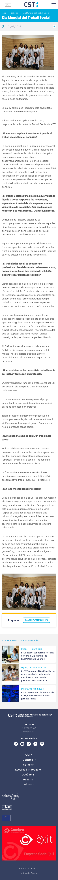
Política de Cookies (29, 873)
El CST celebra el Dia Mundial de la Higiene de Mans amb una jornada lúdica (37, 696)
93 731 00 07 (29, 728)
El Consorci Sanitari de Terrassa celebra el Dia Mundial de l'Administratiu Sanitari (37, 656)
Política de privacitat (29, 868)
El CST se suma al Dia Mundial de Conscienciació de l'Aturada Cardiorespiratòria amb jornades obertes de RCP (38, 676)
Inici (4, 13)
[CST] (31, 6)
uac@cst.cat (29, 731)
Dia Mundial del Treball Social (36, 13)
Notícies (14, 13)
